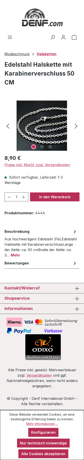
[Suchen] (52, 37)
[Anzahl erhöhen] (23, 196)
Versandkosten (39, 375)
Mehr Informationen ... (42, 424)
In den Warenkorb (55, 197)
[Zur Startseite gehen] (42, 17)
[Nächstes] (76, 125)
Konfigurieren (43, 432)
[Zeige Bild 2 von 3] (42, 147)
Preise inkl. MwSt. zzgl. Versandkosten (37, 165)
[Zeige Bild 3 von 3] (50, 147)
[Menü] (9, 37)
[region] (42, 126)
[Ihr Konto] (63, 37)
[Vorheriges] (7, 125)
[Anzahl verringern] (9, 196)
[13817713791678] (42, 126)
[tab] (40, 243)
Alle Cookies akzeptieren (43, 454)
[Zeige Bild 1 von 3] (33, 147)
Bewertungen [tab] (16, 263)
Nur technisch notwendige (43, 443)
